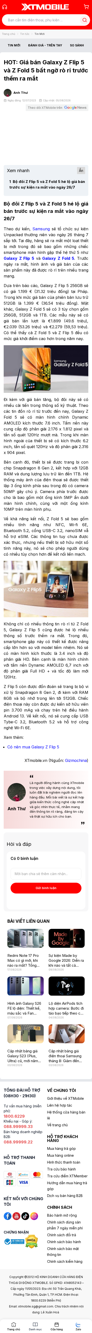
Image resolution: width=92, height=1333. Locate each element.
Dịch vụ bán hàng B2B (65, 1196)
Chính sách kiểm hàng (64, 1261)
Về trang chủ (57, 1125)
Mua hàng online (60, 1155)
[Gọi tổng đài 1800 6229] (4, 7)
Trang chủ (8, 34)
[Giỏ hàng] (86, 6)
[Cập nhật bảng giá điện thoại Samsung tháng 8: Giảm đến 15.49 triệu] (67, 1033)
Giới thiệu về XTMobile (65, 1098)
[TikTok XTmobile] (25, 1216)
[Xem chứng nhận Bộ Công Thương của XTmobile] (14, 1241)
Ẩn (81, 170)
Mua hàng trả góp (61, 1148)
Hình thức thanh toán (63, 1162)
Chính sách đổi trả (61, 1235)
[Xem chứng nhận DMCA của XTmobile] (32, 1241)
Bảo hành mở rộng (62, 1215)
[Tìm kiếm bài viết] (84, 20)
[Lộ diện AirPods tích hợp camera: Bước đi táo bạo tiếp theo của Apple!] (67, 985)
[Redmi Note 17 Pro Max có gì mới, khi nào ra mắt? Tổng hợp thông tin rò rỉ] (25, 938)
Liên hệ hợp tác (59, 1105)
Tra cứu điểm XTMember (67, 1176)
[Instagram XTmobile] (34, 1216)
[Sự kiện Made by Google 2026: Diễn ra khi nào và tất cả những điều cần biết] (67, 938)
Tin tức (24, 34)
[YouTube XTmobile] (16, 1216)
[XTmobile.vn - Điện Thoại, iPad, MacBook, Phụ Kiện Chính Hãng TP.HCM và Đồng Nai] (45, 7)
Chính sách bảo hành (64, 1242)
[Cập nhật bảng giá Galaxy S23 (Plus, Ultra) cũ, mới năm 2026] (25, 1033)
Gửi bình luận (46, 888)
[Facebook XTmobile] (8, 1216)
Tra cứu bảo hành (61, 1169)
